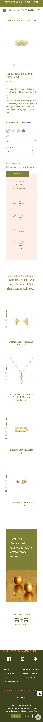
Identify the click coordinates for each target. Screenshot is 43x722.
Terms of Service (30, 673)
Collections (8, 673)
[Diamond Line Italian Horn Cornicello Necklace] (21, 374)
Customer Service (10, 681)
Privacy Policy (29, 677)
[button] (21, 41)
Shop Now (14, 556)
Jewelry (6, 669)
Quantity (9, 147)
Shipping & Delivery (31, 669)
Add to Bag (17, 174)
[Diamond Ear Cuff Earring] (21, 429)
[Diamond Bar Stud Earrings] (21, 321)
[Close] (41, 703)
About (6, 677)
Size (7, 136)
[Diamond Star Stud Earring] (21, 482)
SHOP (8, 18)
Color (8, 126)
